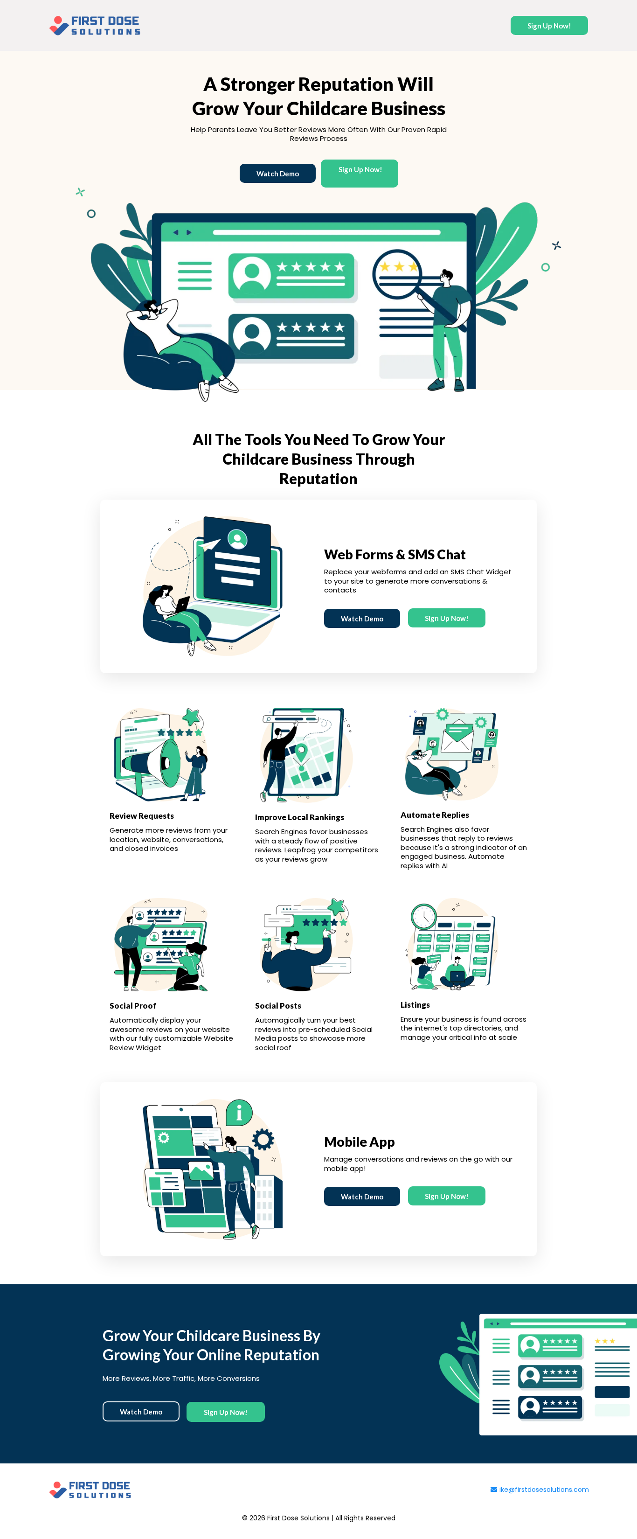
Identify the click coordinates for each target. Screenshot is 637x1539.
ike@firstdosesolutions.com (544, 1489)
